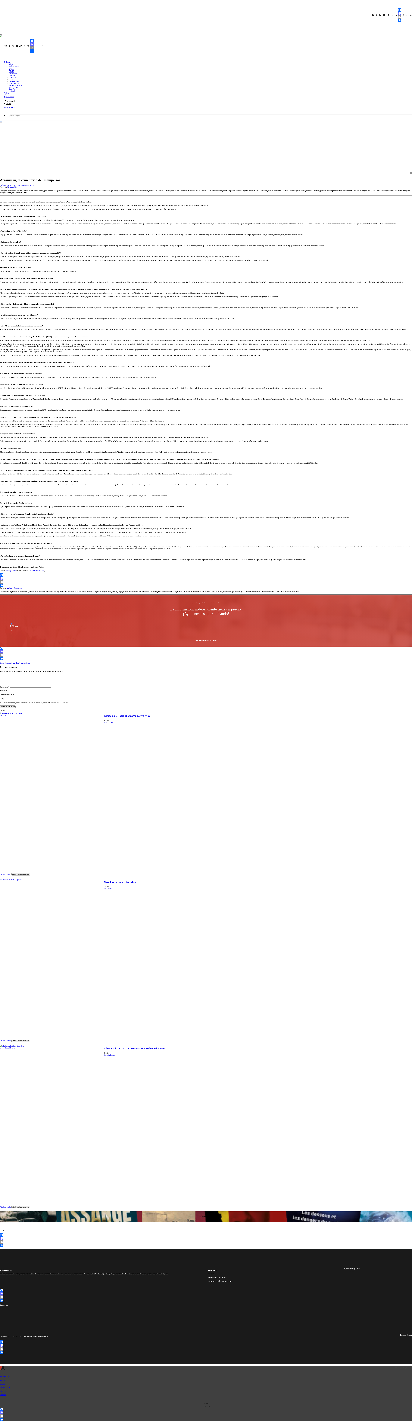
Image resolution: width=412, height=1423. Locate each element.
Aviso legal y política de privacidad (220, 1281)
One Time (16, 624)
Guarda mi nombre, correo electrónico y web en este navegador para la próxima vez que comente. (36, 703)
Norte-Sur (12, 89)
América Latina (14, 66)
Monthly (15, 626)
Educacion (12, 77)
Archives (3, 1391)
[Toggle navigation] (1, 34)
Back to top (4, 1305)
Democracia (13, 74)
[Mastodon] (399, 13)
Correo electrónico (7, 695)
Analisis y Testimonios (14, 588)
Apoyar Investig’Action (352, 1269)
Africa (11, 64)
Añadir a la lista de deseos (20, 874)
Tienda (6, 95)
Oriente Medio (13, 87)
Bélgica (11, 70)
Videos (6, 93)
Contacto (211, 1274)
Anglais (409, 1335)
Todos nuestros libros (206, 1217)
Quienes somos (5, 1387)
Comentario (4, 687)
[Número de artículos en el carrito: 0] (6, 110)
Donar (10, 631)
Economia (12, 75)
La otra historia (14, 83)
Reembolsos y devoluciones (217, 1277)
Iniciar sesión (407, 15)
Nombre (3, 691)
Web (1, 699)
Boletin (8, 104)
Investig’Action (10, 571)
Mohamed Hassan (28, 185)
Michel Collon (16, 185)
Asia (10, 68)
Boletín (206, 1404)
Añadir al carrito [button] (5, 874)
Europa (11, 79)
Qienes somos (9, 97)
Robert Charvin (109, 722)
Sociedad (12, 91)
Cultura (11, 72)
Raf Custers (108, 889)
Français (403, 1335)
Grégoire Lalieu (5, 185)
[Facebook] (399, 10)
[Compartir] (399, 20)
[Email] (399, 17)
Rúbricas (7, 62)
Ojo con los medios (15, 85)
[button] (15, 663)
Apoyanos (10, 101)
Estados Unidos (14, 81)
